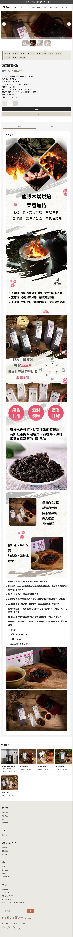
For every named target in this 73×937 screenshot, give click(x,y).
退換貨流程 (5, 867)
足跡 (15, 7)
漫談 (20, 7)
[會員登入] (66, 7)
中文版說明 (5, 847)
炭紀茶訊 (5, 816)
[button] (32, 37)
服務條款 (5, 873)
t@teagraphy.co (7, 899)
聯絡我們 (5, 822)
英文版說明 (5, 851)
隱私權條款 (5, 877)
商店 (45, 7)
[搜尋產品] (63, 7)
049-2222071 (9, 892)
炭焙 (33, 7)
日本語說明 (5, 854)
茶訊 (27, 7)
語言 (56, 7)
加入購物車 (36, 109)
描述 (19, 126)
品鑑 (38, 7)
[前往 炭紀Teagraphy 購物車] (70, 7)
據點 (50, 7)
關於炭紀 (5, 812)
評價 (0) (53, 126)
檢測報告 (5, 835)
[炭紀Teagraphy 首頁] (6, 7)
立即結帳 (36, 114)
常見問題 (5, 870)
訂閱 (30, 911)
